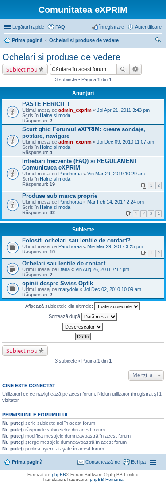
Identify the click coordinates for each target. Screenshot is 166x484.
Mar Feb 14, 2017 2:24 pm (115, 201)
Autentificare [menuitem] (148, 27)
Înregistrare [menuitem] (111, 27)
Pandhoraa (70, 173)
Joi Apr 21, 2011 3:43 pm (123, 110)
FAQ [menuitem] (60, 27)
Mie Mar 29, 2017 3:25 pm (115, 246)
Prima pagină (27, 462)
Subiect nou (22, 69)
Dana (64, 269)
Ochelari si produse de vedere (61, 57)
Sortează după (65, 316)
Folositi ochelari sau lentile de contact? (76, 240)
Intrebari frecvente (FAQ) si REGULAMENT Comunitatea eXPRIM (79, 164)
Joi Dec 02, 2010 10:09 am (112, 289)
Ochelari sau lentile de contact (63, 263)
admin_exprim (75, 110)
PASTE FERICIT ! (45, 104)
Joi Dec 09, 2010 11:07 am (125, 141)
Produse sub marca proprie (59, 196)
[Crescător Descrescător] (83, 327)
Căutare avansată (136, 69)
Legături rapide (28, 27)
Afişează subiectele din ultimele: (59, 306)
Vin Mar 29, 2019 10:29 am (116, 173)
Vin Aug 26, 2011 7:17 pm (102, 269)
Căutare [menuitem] (158, 41)
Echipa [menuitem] (138, 462)
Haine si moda (55, 115)
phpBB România (107, 479)
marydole (68, 289)
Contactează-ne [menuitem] (102, 462)
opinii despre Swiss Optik (57, 283)
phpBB (59, 474)
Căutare (123, 69)
